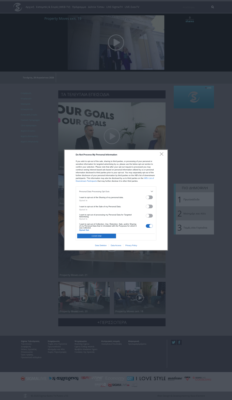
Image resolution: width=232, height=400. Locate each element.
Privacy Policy (131, 245)
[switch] (149, 197)
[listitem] (116, 191)
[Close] (162, 154)
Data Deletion (101, 245)
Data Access (116, 245)
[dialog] (116, 200)
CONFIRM (97, 236)
